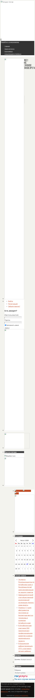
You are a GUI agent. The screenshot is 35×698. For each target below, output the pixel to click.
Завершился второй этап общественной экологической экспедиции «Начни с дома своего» (26, 600)
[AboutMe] (27, 491)
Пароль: (7, 320)
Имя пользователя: (11, 315)
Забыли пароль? (14, 306)
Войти (10, 301)
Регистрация (13, 304)
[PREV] (16, 540)
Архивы (17, 659)
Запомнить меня (12, 325)
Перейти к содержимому (10, 42)
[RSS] (17, 493)
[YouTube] (19, 491)
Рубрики (18, 670)
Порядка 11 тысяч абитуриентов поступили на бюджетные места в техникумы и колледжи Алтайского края (25, 615)
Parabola (17, 695)
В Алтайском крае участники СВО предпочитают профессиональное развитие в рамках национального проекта (25, 633)
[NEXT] (32, 540)
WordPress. (25, 695)
